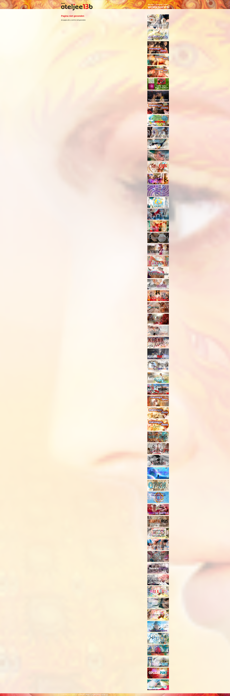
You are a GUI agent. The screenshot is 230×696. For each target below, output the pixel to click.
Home (63, 3)
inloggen (151, 4)
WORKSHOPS (158, 7)
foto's (166, 4)
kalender (159, 4)
